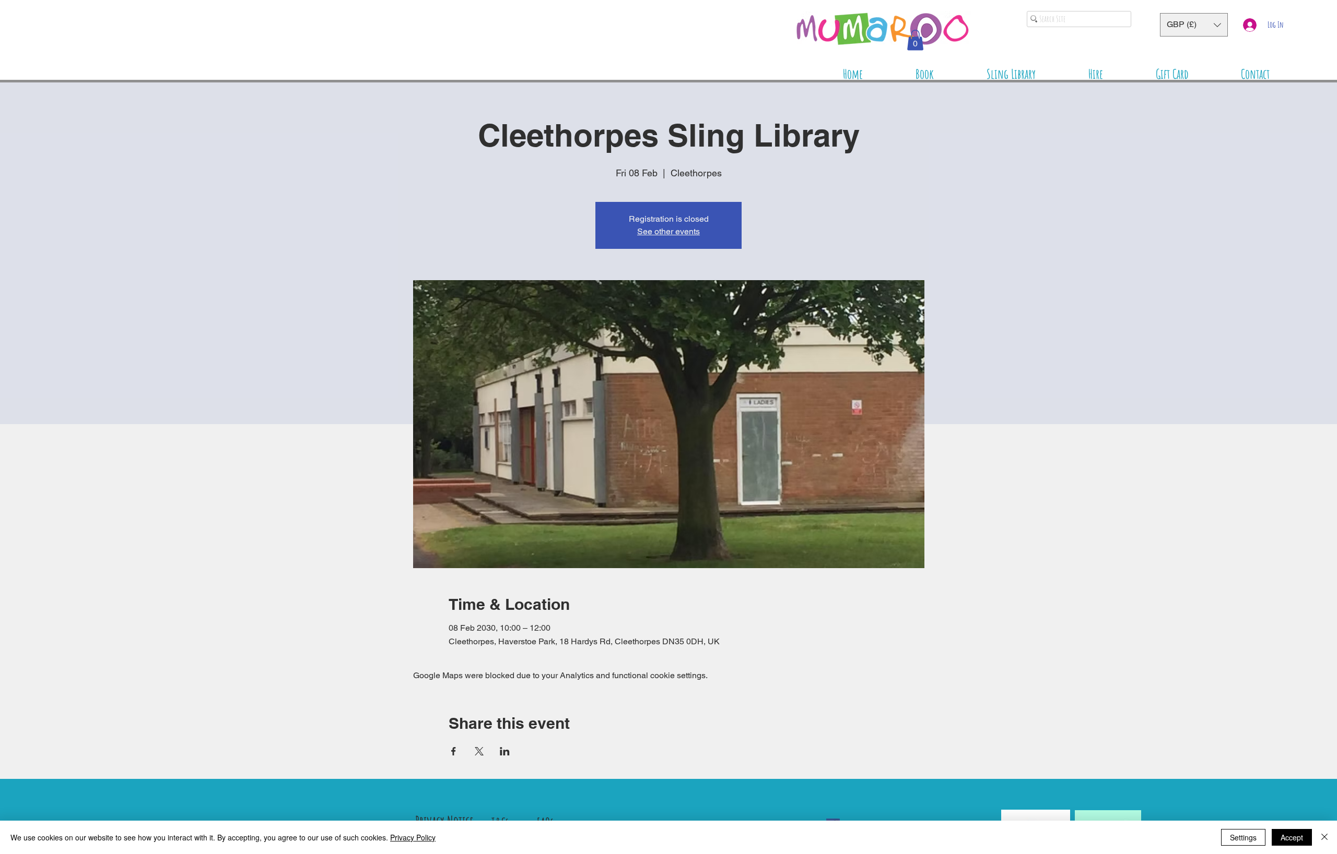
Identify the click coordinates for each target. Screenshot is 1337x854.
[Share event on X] (479, 751)
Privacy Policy (413, 837)
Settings (1243, 837)
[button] (1194, 25)
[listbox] (1194, 25)
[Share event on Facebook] (454, 751)
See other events (668, 231)
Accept (1292, 837)
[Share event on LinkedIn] (505, 751)
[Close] (1324, 837)
